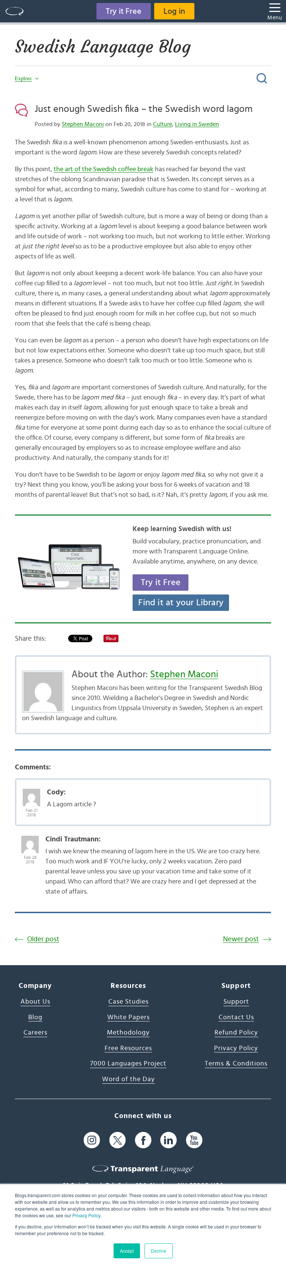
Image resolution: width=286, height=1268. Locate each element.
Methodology (128, 1032)
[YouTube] (194, 1140)
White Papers (128, 1017)
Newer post (241, 939)
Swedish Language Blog (103, 46)
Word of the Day (128, 1079)
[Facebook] (143, 1140)
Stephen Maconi (83, 124)
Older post (43, 939)
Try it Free (124, 11)
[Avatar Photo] (31, 793)
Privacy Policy (86, 1215)
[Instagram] (91, 1140)
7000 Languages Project (128, 1063)
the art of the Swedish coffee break (103, 169)
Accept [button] (127, 1250)
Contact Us (236, 1017)
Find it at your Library (180, 602)
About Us (35, 1001)
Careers (35, 1032)
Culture (162, 124)
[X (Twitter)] (117, 1140)
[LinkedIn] (168, 1140)
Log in (174, 11)
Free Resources (128, 1048)
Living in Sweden (197, 124)
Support (236, 1001)
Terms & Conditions (236, 1063)
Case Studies (128, 1001)
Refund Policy (236, 1032)
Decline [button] (158, 1250)
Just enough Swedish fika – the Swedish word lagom (143, 109)
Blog (35, 1017)
